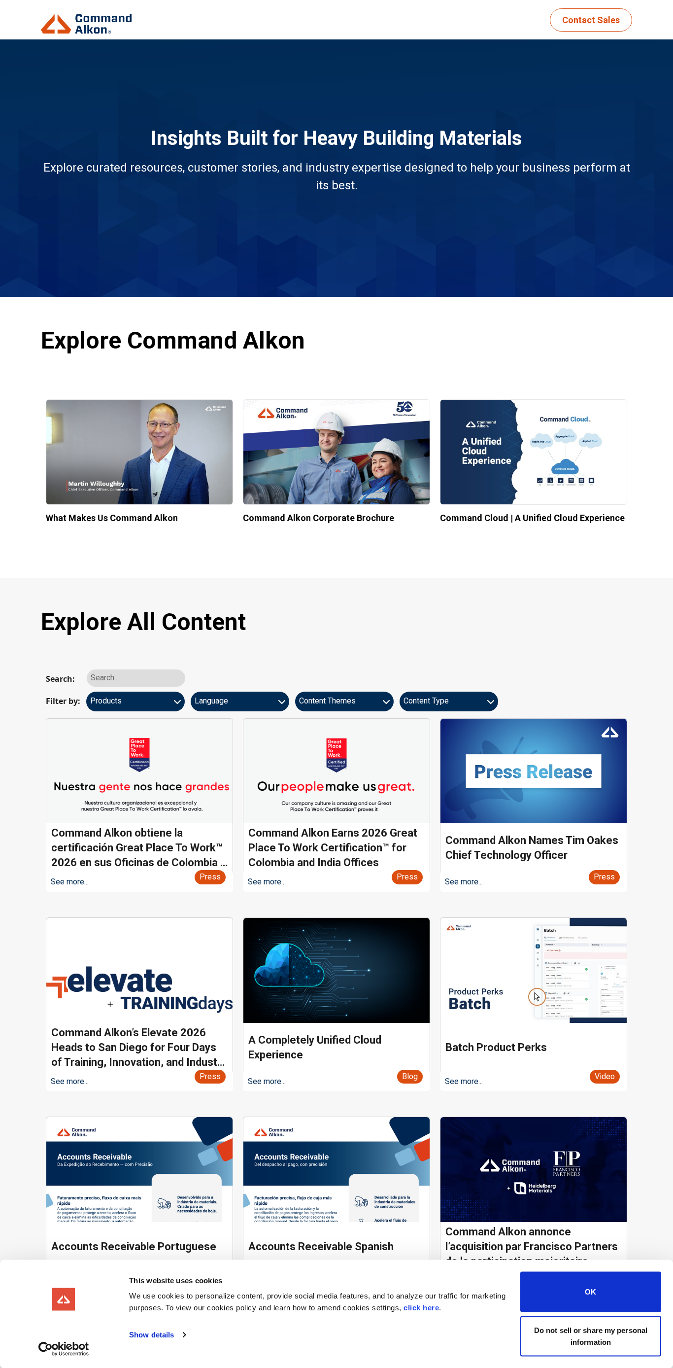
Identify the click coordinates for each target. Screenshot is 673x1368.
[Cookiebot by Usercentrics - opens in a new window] (64, 1348)
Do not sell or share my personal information (590, 1336)
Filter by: (63, 701)
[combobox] (135, 705)
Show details (151, 1335)
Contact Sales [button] (591, 20)
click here (421, 1307)
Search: (60, 678)
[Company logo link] (89, 20)
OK (590, 1292)
